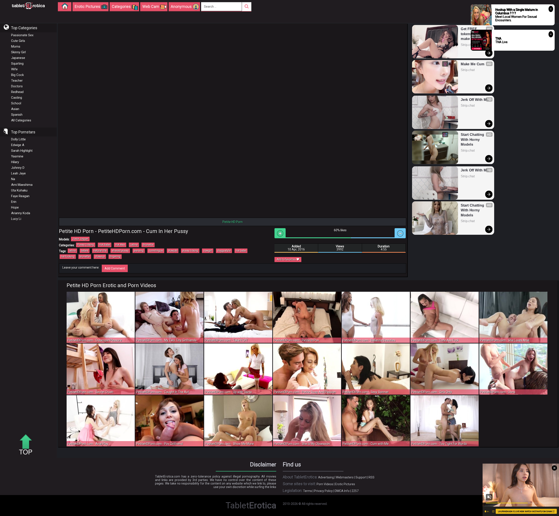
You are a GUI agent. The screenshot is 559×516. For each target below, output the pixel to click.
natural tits (100, 250)
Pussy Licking (85, 244)
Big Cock (17, 75)
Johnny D (17, 168)
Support (361, 477)
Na (13, 179)
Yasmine (17, 156)
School (16, 103)
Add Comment (115, 268)
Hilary (15, 162)
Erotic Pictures (345, 484)
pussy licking (190, 250)
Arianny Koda (20, 213)
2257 (355, 491)
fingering (115, 256)
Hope (15, 207)
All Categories (21, 120)
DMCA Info (342, 491)
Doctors (17, 86)
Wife (14, 69)
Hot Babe (104, 244)
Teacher (17, 81)
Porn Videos (325, 484)
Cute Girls (18, 41)
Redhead (17, 92)
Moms (15, 46)
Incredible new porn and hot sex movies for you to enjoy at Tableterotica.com (28, 5)
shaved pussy (120, 250)
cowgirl (207, 250)
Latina (134, 244)
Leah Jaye (18, 173)
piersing (138, 250)
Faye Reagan (20, 196)
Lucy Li (16, 219)
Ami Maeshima (22, 185)
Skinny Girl (18, 52)
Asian (15, 109)
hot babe (241, 250)
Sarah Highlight (22, 151)
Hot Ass (120, 244)
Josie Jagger (80, 238)
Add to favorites (287, 259)
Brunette (148, 244)
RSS (371, 477)
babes (84, 250)
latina (72, 250)
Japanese (18, 58)
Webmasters (345, 477)
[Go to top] (27, 445)
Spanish (16, 115)
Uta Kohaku (19, 190)
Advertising (326, 477)
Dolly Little (18, 139)
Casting (16, 98)
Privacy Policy (323, 491)
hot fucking (67, 256)
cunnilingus (156, 250)
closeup (100, 256)
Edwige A (17, 145)
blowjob (172, 250)
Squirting (17, 64)
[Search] (246, 6)
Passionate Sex (22, 35)
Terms (307, 491)
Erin (13, 202)
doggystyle (224, 250)
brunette (85, 256)
